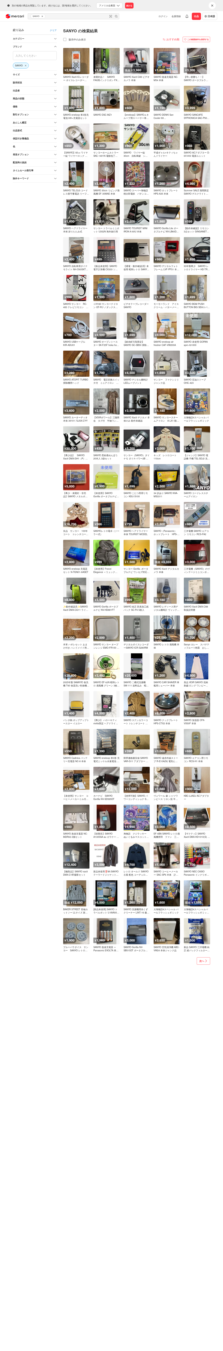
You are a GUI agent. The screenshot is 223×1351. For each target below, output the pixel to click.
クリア (53, 30)
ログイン (163, 16)
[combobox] (73, 16)
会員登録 (176, 16)
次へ (201, 961)
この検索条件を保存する (198, 39)
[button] (42, 16)
